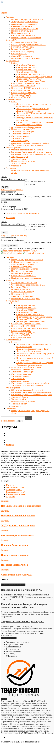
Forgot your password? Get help (14, 235)
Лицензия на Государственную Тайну (32, 109)
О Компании (11, 656)
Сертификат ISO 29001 (21, 90)
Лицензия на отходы (20, 141)
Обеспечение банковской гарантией (27, 150)
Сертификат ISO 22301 (21, 95)
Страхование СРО (19, 54)
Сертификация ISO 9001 (27, 72)
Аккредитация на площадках (24, 24)
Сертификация (12, 60)
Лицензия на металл (20, 136)
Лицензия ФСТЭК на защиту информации (35, 113)
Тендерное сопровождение (18, 642)
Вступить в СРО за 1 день (22, 47)
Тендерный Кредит (19, 157)
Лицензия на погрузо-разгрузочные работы (30, 143)
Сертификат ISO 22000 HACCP (30, 74)
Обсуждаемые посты (15, 487)
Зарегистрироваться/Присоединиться (22, 213)
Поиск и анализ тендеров (22, 31)
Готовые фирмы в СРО (21, 49)
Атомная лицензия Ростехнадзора (26, 127)
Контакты (10, 218)
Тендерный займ (18, 159)
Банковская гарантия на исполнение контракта (31, 154)
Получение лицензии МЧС (23, 129)
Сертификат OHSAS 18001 (23, 86)
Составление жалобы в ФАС (23, 35)
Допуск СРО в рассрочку (22, 56)
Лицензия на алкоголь (21, 134)
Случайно (10, 496)
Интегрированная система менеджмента (34, 76)
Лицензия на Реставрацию (22, 131)
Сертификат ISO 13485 (26, 67)
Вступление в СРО (14, 644)
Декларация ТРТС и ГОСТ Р (29, 79)
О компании (11, 440)
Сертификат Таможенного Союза (26, 83)
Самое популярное (14, 490)
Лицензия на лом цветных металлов (27, 145)
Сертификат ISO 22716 (26, 70)
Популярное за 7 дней (15, 492)
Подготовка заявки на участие (24, 28)
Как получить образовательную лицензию (34, 122)
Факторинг (16, 166)
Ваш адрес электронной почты (38, 196)
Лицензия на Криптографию (28, 111)
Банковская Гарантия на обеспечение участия (31, 152)
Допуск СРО (11, 40)
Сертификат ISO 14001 (26, 65)
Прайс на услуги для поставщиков (26, 38)
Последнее (10, 485)
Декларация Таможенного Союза (30, 81)
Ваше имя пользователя (35, 182)
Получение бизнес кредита (23, 161)
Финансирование (13, 147)
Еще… (14, 63)
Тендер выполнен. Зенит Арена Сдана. (22, 621)
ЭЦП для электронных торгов (24, 22)
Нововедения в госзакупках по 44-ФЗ (21, 589)
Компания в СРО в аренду (22, 51)
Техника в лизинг (19, 163)
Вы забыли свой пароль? (12, 189)
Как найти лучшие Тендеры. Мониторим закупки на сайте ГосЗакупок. (24, 605)
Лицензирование (13, 99)
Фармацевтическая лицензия (29, 125)
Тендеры (10, 17)
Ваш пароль (30, 184)
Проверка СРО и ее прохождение (25, 58)
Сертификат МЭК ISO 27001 (23, 92)
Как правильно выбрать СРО (24, 42)
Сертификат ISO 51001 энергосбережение (29, 88)
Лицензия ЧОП (23, 115)
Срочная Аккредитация (21, 26)
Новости (10, 438)
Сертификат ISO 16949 (21, 97)
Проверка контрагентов (21, 33)
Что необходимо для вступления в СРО (28, 44)
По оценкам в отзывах (16, 494)
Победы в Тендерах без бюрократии (27, 19)
